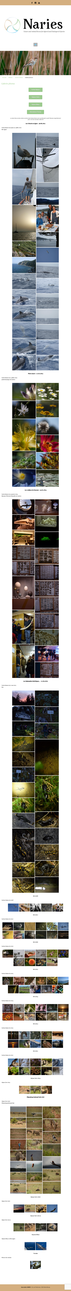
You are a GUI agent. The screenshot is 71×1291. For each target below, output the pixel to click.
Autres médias (19, 77)
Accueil (4, 77)
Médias (10, 77)
